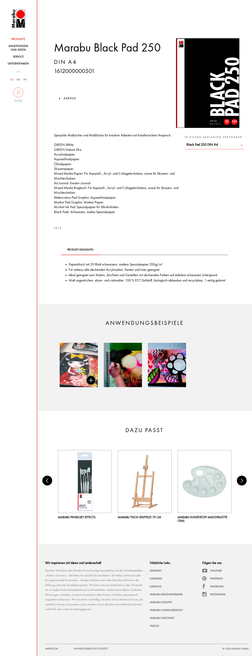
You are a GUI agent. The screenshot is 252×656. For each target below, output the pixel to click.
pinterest (216, 578)
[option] (79, 365)
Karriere (156, 578)
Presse (154, 626)
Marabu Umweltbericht (166, 610)
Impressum (51, 649)
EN (18, 79)
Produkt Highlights (80, 249)
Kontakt (155, 570)
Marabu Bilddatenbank (166, 594)
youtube (216, 570)
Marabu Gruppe (161, 602)
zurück (70, 98)
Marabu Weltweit (162, 618)
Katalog (155, 586)
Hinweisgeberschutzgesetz (91, 649)
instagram (217, 594)
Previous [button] (47, 480)
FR (25, 79)
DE (11, 79)
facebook (217, 586)
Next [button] (242, 480)
